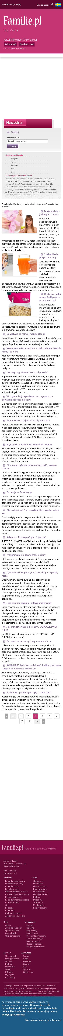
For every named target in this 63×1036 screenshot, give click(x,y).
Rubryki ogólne (40, 889)
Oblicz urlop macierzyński (16, 891)
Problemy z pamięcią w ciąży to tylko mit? (28, 692)
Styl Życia (9, 974)
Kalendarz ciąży (12, 886)
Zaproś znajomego (34, 938)
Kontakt (29, 925)
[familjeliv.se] (58, 5)
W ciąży (8, 961)
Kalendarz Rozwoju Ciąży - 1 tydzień (26, 537)
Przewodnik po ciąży (14, 883)
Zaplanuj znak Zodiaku (15, 916)
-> (37, 721)
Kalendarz (10, 910)
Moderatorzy (32, 933)
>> (43, 721)
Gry (7, 905)
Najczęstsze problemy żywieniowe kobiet (29, 444)
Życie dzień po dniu (14, 928)
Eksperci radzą (40, 886)
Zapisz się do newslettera (15, 48)
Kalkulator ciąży (12, 889)
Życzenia (27, 969)
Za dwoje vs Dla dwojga (19, 492)
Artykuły (14, 165)
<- (13, 716)
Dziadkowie (38, 900)
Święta (8, 969)
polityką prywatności (13, 1014)
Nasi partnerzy (33, 941)
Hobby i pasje (11, 933)
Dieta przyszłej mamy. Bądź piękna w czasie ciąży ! (50, 297)
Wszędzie (14, 159)
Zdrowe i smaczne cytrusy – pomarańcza (28, 641)
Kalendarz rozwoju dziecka (17, 900)
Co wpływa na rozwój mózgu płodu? (25, 333)
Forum (13, 162)
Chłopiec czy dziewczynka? (17, 894)
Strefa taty (38, 902)
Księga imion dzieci (13, 897)
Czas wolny (10, 977)
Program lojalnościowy (36, 936)
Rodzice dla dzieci (13, 913)
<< (6, 716)
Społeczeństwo (12, 930)
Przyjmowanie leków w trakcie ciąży (26, 554)
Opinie (8, 925)
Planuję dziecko (40, 894)
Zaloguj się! (10, 44)
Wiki (13, 169)
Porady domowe (40, 908)
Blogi (13, 172)
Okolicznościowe (12, 936)
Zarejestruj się (26, 44)
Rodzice (36, 897)
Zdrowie (9, 972)
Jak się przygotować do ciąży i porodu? (27, 372)
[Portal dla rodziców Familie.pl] (22, 26)
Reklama (30, 928)
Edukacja (9, 908)
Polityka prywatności (35, 946)
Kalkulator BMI (12, 902)
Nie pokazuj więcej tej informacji (43, 1020)
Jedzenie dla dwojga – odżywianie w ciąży (28, 603)
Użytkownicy (39, 905)
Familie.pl (6, 204)
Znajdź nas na (43, 4)
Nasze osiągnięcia (34, 944)
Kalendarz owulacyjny (15, 881)
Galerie (26, 964)
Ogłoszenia (38, 881)
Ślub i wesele (39, 891)
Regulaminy (31, 930)
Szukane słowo (13, 138)
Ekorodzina (38, 883)
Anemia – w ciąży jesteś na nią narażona (28, 420)
